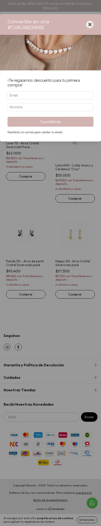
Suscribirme (50, 121)
